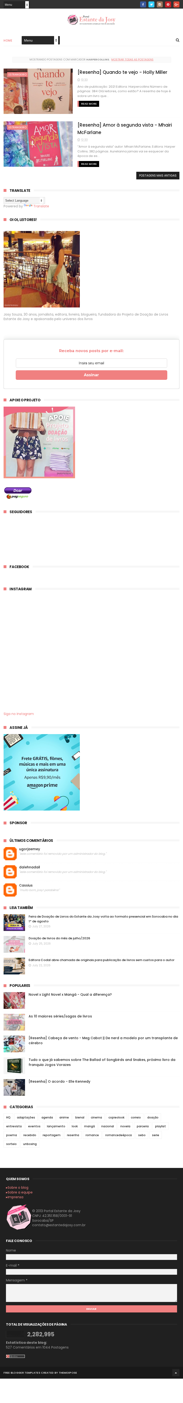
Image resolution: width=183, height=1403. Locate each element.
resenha (73, 1135)
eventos (34, 1126)
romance (92, 1135)
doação (152, 1117)
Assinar (91, 375)
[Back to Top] (175, 1372)
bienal (79, 1117)
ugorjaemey (29, 849)
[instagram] (160, 4)
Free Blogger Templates (22, 1373)
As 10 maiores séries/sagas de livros (60, 1016)
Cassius (26, 885)
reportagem (52, 1135)
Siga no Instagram (19, 713)
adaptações (26, 1117)
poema (11, 1135)
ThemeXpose (68, 1373)
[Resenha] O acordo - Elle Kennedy (59, 1081)
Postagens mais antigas (158, 175)
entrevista (14, 1126)
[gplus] (176, 4)
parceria (143, 1126)
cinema (96, 1117)
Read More (89, 104)
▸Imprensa (14, 1197)
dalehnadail (29, 867)
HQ (8, 1117)
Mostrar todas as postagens (132, 59)
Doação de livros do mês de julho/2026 (59, 938)
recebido (29, 1135)
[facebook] (143, 4)
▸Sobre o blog (17, 1187)
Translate (41, 206)
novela (125, 1126)
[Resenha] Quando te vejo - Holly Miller (122, 72)
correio (136, 1117)
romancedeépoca (118, 1135)
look (75, 1126)
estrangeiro (17, 74)
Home (8, 40)
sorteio (11, 1144)
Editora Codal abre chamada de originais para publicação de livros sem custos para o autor (101, 960)
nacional (107, 1126)
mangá (89, 1126)
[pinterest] (168, 4)
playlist (160, 1126)
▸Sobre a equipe (19, 1192)
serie (155, 1135)
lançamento (56, 1126)
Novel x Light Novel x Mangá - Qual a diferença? (70, 994)
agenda (47, 1117)
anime (64, 1117)
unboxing (30, 1144)
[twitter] (151, 4)
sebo (142, 1135)
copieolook (116, 1117)
